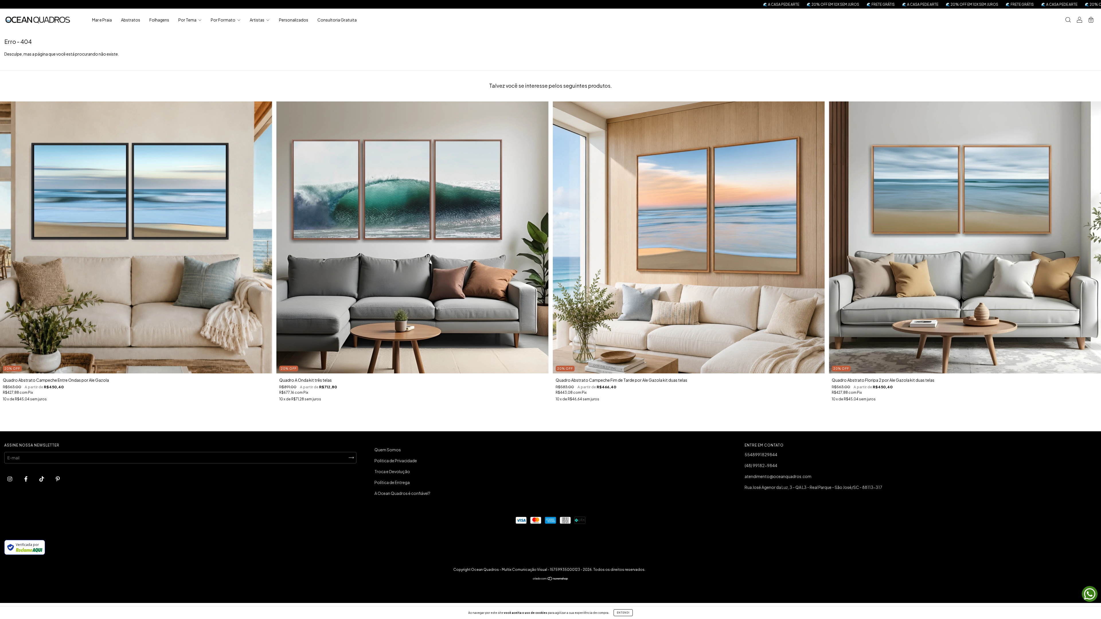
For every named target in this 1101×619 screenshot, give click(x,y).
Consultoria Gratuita (337, 19)
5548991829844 (761, 454)
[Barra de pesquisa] (1068, 20)
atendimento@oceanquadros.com (778, 476)
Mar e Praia (102, 19)
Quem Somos (387, 449)
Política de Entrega (392, 482)
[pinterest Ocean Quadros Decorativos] (57, 478)
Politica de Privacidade (395, 460)
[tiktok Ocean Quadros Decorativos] (42, 478)
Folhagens (159, 19)
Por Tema (187, 19)
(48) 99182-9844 (761, 465)
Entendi (623, 612)
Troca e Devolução (392, 471)
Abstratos (130, 19)
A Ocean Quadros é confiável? (402, 493)
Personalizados (293, 19)
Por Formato (223, 19)
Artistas (257, 19)
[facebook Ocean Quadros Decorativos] (26, 478)
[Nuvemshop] (551, 578)
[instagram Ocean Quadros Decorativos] (10, 478)
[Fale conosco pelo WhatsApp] (1090, 594)
